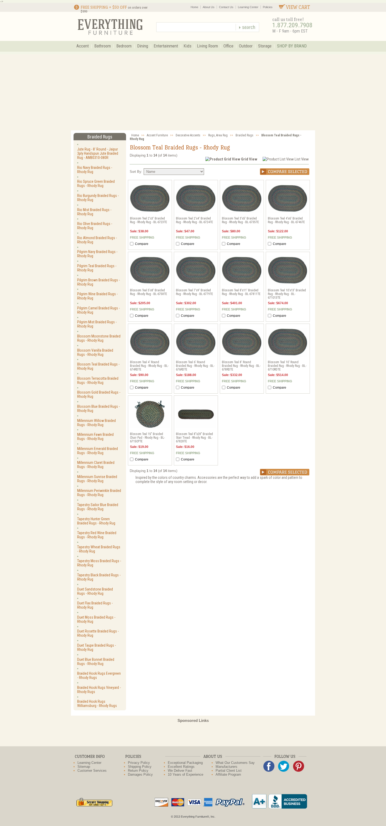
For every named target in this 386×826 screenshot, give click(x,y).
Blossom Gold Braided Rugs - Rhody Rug (98, 394)
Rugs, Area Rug (218, 135)
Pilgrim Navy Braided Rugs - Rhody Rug (97, 254)
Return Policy (138, 771)
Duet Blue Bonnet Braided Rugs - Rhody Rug (95, 661)
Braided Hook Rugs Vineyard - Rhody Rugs (99, 689)
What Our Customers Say (235, 763)
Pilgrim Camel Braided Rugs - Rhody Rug (98, 310)
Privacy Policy (139, 763)
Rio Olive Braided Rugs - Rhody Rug (94, 226)
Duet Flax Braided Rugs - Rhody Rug (95, 605)
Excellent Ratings (181, 767)
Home (194, 7)
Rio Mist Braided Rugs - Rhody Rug (94, 212)
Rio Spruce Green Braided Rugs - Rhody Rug (96, 183)
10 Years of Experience (185, 774)
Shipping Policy (140, 767)
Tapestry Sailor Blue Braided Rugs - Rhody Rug (97, 507)
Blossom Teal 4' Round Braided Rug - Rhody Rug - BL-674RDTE (149, 365)
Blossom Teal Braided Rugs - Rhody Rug (98, 366)
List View (302, 159)
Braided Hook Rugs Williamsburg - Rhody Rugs (97, 703)
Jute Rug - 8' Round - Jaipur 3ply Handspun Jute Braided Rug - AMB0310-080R (97, 153)
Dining (142, 46)
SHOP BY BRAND (292, 46)
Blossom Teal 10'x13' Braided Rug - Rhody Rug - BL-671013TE (287, 293)
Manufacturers (226, 767)
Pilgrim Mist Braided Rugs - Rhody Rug (97, 324)
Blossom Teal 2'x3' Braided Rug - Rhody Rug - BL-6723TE (148, 220)
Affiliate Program (228, 774)
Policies (268, 7)
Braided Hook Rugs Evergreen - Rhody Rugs (99, 675)
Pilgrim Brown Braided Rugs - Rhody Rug (98, 282)
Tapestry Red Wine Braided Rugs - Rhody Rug (96, 535)
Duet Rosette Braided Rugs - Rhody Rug (98, 633)
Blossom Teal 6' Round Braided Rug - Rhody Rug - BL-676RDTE (195, 365)
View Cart (298, 7)
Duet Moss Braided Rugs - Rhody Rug (96, 619)
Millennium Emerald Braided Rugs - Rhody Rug (97, 451)
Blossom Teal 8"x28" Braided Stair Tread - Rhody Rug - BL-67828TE (194, 437)
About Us (209, 7)
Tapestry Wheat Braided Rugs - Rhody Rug (98, 549)
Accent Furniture (157, 135)
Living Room (207, 46)
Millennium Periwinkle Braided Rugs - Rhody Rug (99, 493)
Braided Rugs (244, 135)
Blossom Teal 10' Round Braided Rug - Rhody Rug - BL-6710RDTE (287, 365)
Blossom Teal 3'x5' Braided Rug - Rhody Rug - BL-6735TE (240, 220)
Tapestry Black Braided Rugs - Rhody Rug (99, 577)
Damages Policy (140, 774)
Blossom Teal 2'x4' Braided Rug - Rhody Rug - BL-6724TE (194, 220)
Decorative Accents (188, 135)
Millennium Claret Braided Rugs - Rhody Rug (95, 464)
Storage (265, 46)
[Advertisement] (193, 91)
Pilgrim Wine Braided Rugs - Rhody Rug (97, 296)
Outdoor (246, 46)
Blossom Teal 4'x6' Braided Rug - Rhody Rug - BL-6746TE (286, 220)
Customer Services (92, 771)
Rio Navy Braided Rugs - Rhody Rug (94, 169)
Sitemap (83, 767)
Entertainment (166, 46)
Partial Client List (229, 771)
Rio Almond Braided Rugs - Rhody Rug (97, 240)
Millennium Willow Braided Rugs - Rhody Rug (96, 423)
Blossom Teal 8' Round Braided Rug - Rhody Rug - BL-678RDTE (241, 365)
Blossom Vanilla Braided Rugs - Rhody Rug (95, 352)
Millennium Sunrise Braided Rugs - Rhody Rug (97, 479)
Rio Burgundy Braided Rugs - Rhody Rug (98, 198)
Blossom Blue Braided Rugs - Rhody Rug (98, 408)
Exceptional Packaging (185, 763)
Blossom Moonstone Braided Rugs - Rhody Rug (99, 338)
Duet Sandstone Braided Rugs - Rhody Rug (95, 591)
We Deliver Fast (180, 771)
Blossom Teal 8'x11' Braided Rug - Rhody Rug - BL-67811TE (241, 292)
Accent (82, 46)
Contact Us (226, 7)
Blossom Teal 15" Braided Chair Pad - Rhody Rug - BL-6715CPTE (147, 437)
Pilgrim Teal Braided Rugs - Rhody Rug (96, 268)
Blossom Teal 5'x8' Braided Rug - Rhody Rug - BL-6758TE (148, 292)
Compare (141, 244)
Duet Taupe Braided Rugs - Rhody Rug (96, 647)
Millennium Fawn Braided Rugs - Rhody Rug (95, 436)
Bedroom (124, 46)
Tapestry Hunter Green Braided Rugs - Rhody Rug (96, 521)
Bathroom (102, 46)
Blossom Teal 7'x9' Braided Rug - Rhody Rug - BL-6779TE (194, 292)
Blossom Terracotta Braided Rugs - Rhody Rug (97, 380)
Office (228, 46)
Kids (187, 46)
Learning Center (248, 7)
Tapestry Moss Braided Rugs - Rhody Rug (99, 563)
